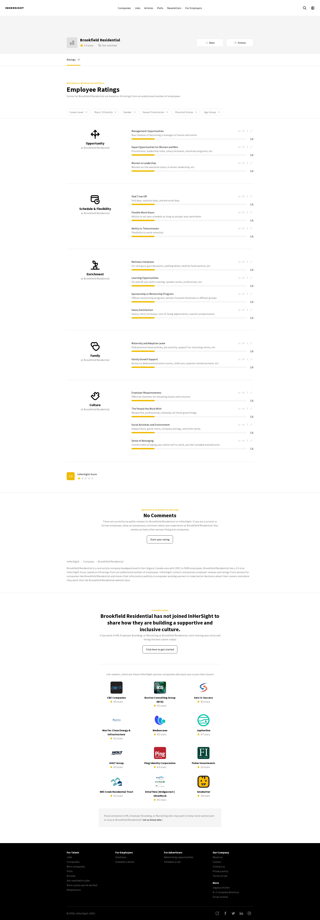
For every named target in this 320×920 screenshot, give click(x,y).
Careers (217, 861)
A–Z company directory (226, 892)
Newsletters (174, 8)
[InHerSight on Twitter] (233, 913)
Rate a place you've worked (82, 885)
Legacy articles (221, 887)
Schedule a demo (124, 861)
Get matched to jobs (78, 880)
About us (218, 857)
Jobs (137, 8)
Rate (212, 42)
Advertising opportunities (179, 857)
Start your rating (160, 539)
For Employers (193, 8)
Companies (124, 8)
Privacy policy (220, 871)
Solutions (120, 857)
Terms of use (220, 875)
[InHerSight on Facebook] (225, 913)
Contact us (219, 866)
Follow (242, 42)
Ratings (73, 59)
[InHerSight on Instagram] (249, 913)
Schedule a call (172, 861)
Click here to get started (160, 649)
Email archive (220, 896)
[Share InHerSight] (217, 913)
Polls (160, 8)
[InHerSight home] (14, 8)
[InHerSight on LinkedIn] (241, 913)
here (127, 580)
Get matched (109, 45)
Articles (148, 8)
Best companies (76, 866)
